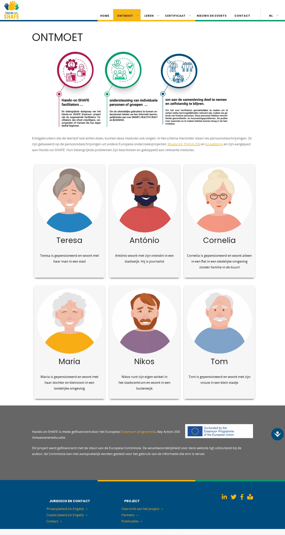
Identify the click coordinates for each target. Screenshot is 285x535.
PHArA (189, 144)
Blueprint (175, 144)
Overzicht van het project (140, 508)
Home (104, 16)
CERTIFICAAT (175, 16)
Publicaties (130, 521)
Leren (149, 16)
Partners (128, 515)
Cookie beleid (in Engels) (65, 515)
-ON (197, 144)
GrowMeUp (214, 144)
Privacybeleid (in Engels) (65, 508)
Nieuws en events (212, 16)
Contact (242, 16)
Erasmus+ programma (138, 431)
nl (271, 16)
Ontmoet (125, 16)
